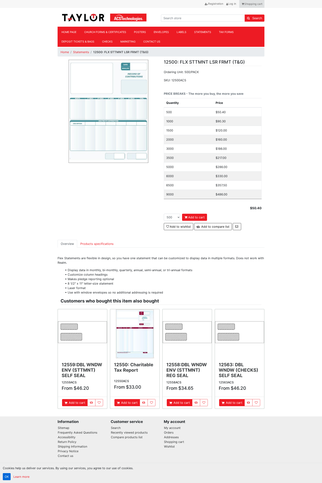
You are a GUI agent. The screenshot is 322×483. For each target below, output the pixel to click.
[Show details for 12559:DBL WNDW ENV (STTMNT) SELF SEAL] (82, 333)
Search (116, 428)
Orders (168, 432)
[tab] (67, 244)
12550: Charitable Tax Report (133, 367)
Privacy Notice (68, 451)
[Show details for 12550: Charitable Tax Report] (134, 333)
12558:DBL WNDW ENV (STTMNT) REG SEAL (186, 370)
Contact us (65, 456)
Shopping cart (174, 442)
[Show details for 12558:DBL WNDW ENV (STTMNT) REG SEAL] (187, 333)
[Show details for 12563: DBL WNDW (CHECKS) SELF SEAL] (239, 333)
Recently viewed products (129, 432)
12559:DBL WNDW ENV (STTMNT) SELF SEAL (82, 370)
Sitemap (63, 428)
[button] (251, 4)
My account (172, 428)
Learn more (21, 477)
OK (7, 477)
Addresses (171, 437)
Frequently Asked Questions (77, 432)
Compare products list (127, 437)
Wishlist (169, 446)
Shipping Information (72, 446)
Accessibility (66, 437)
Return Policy (67, 442)
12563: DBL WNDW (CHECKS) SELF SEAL (238, 370)
